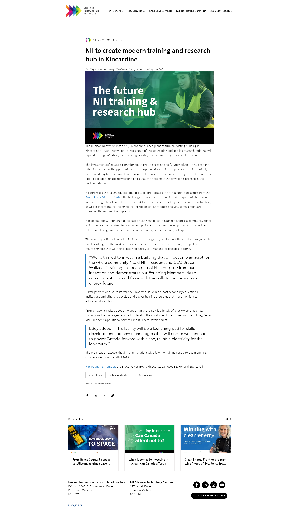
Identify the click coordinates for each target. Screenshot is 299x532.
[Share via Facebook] (87, 395)
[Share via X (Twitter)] (95, 395)
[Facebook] (196, 484)
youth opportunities (118, 374)
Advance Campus (102, 383)
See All (227, 418)
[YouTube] (222, 484)
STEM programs (143, 374)
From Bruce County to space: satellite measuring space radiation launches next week (92, 461)
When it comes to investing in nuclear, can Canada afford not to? (149, 461)
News (89, 383)
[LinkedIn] (205, 484)
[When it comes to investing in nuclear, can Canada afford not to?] (150, 439)
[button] (116, 11)
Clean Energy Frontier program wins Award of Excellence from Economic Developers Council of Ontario (205, 461)
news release (95, 374)
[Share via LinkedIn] (104, 395)
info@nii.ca (75, 505)
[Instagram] (213, 484)
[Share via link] (112, 395)
